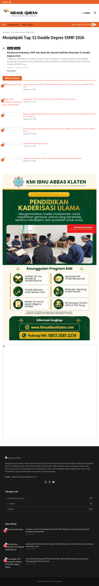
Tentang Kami (13, 25)
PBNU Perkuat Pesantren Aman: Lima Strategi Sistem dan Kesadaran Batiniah (52, 158)
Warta (17, 48)
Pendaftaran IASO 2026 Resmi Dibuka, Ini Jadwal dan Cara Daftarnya (49, 99)
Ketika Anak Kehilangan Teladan (35, 143)
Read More (11, 71)
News (10, 48)
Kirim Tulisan (27, 25)
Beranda (6, 32)
